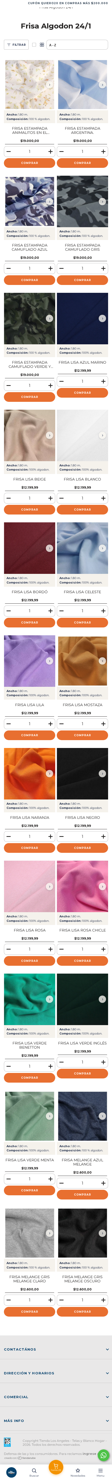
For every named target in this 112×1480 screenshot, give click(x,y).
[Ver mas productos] (42, 44)
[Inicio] (11, 1472)
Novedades (78, 1475)
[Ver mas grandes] (34, 44)
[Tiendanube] (20, 1458)
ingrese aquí (94, 1454)
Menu (100, 1475)
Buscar (34, 1475)
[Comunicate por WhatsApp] (103, 1455)
